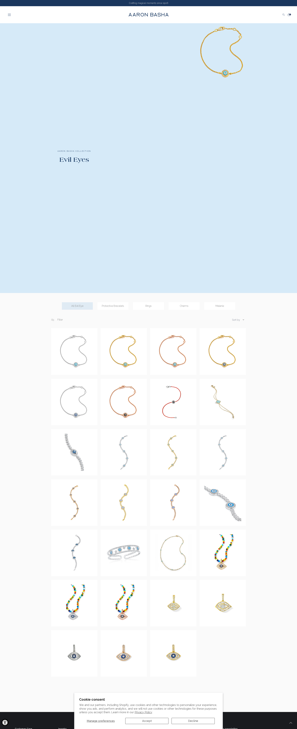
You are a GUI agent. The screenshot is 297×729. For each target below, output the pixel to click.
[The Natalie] (223, 402)
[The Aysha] (124, 553)
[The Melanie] (74, 351)
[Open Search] (283, 14)
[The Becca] (223, 502)
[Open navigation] (64, 15)
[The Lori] (173, 402)
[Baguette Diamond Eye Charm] (173, 603)
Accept (147, 720)
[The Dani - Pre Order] (124, 502)
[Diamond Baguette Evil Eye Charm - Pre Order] (223, 603)
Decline (193, 720)
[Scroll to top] (291, 723)
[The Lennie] (124, 452)
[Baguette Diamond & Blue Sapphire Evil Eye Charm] (223, 553)
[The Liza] (173, 452)
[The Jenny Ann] (173, 553)
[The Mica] (74, 452)
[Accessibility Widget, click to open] (5, 722)
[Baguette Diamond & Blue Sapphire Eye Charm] (74, 653)
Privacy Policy (143, 712)
